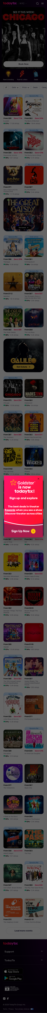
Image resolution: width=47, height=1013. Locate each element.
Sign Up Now (20, 531)
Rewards (10, 509)
